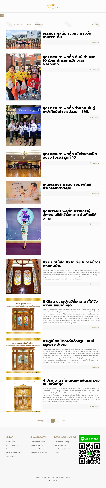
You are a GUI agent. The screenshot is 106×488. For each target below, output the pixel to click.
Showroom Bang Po (37, 445)
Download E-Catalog (62, 442)
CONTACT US (10, 456)
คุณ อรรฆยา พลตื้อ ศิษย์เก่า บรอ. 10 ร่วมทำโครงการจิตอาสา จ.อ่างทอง (69, 60)
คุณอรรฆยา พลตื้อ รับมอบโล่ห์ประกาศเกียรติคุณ (67, 186)
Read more (95, 43)
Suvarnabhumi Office (38, 442)
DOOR (8, 449)
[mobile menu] (2, 15)
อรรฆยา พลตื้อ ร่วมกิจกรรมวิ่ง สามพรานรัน (67, 35)
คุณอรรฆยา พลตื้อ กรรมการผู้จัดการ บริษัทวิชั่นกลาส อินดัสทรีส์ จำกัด (69, 214)
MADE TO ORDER (12, 445)
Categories (19, 24)
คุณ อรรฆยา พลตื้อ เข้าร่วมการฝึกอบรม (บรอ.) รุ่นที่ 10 (70, 155)
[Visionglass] (53, 6)
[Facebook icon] (50, 480)
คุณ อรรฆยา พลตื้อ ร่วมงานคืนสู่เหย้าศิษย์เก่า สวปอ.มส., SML (69, 109)
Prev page (40, 421)
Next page (65, 421)
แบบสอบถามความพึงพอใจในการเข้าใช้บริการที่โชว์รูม (62, 449)
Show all (96, 24)
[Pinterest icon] (54, 480)
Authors (39, 24)
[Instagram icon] (56, 480)
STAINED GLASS (11, 442)
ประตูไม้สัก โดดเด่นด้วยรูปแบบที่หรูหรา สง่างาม (68, 342)
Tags (29, 24)
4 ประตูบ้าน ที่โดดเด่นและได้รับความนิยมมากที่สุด (71, 382)
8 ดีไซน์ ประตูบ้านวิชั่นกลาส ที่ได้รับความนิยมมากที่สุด (70, 303)
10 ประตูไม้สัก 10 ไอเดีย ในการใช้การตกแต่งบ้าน (71, 264)
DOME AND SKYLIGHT (13, 453)
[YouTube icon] (52, 480)
